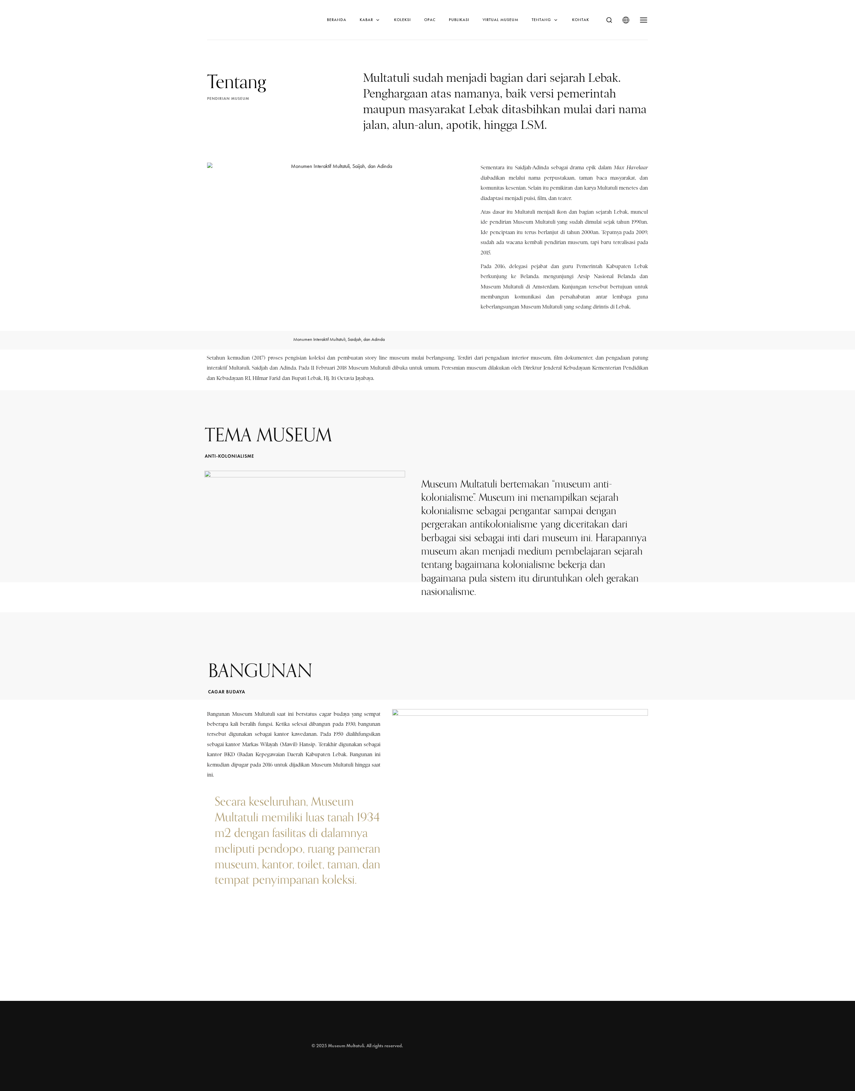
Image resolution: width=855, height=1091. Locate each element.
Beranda (336, 19)
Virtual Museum (500, 19)
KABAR (366, 19)
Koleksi (402, 19)
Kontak (580, 19)
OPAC (430, 19)
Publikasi (459, 19)
